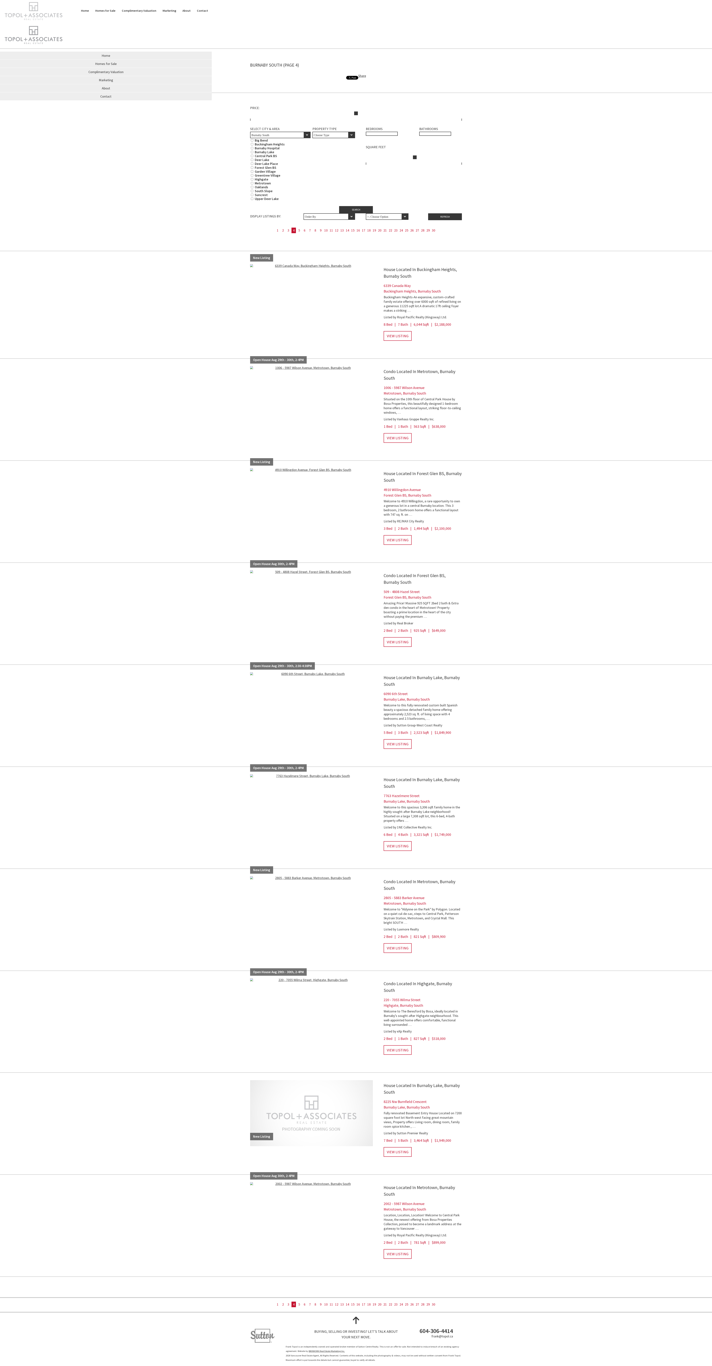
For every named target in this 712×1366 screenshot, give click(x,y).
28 (422, 230)
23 (396, 230)
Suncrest (261, 195)
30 (433, 230)
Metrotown (263, 183)
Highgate (261, 179)
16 (358, 230)
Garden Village (265, 171)
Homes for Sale (105, 10)
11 (331, 230)
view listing (397, 336)
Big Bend (261, 140)
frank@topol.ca (442, 1336)
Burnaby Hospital (267, 148)
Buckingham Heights (270, 144)
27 (417, 230)
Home (85, 10)
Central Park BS (266, 156)
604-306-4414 (436, 1331)
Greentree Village (267, 175)
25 (406, 230)
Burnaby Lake (264, 152)
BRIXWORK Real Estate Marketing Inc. (327, 1351)
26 (412, 230)
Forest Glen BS (265, 167)
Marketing (169, 10)
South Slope (264, 191)
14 (347, 230)
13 (342, 230)
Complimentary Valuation (139, 10)
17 (363, 230)
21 (385, 230)
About (186, 10)
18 (369, 230)
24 (401, 230)
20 (379, 230)
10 (326, 230)
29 (428, 230)
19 (374, 230)
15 (353, 230)
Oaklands (261, 187)
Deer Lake (262, 160)
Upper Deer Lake (267, 199)
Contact (202, 10)
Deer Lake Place (266, 164)
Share (362, 76)
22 (390, 230)
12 (336, 230)
